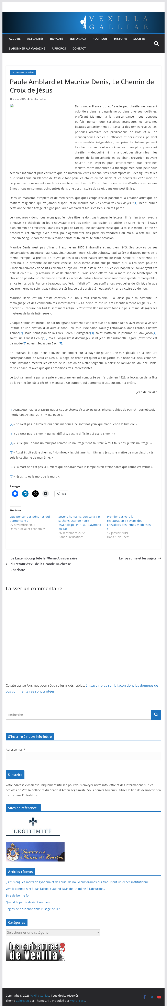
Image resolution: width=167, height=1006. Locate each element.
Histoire (120, 39)
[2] (21, 333)
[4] (154, 333)
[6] (24, 343)
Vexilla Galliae (38, 99)
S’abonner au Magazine (27, 48)
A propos (59, 48)
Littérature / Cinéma (22, 72)
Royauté (56, 39)
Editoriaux (77, 39)
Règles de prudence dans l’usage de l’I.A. (33, 909)
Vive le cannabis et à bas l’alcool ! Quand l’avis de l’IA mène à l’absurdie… (55, 889)
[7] (60, 343)
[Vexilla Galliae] (83, 14)
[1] (135, 203)
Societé (139, 39)
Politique (100, 39)
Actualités (35, 39)
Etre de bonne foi (17, 895)
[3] (92, 333)
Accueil (15, 39)
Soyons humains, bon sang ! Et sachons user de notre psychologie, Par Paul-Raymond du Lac (79, 523)
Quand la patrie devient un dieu (28, 902)
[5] (45, 338)
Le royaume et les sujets (137, 558)
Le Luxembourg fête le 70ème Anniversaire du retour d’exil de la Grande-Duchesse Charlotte (44, 564)
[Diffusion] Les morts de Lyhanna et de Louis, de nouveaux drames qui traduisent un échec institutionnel (77, 882)
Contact (79, 48)
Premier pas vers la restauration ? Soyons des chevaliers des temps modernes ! (129, 523)
